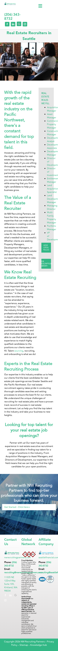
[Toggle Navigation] (40, 6)
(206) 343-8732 (10, 564)
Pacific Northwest (14, 117)
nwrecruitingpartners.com (17, 557)
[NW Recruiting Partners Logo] (10, 3)
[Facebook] (5, 595)
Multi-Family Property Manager (51, 217)
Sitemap (24, 645)
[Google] (15, 595)
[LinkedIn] (10, 595)
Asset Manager (51, 116)
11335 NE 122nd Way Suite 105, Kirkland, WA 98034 (10, 584)
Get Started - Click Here (16, 507)
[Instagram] (5, 600)
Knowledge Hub (38, 645)
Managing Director (52, 207)
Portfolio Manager (51, 227)
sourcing (18, 351)
